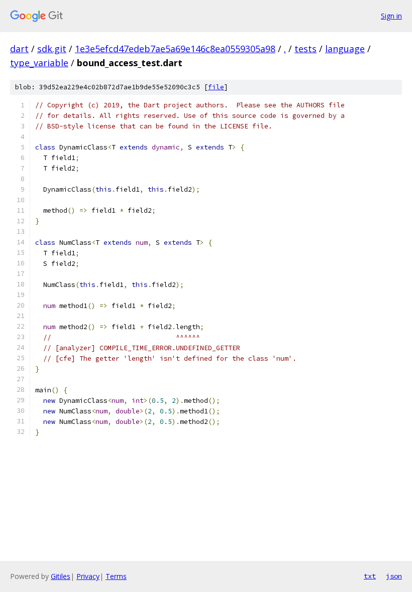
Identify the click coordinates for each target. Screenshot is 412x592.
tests (305, 49)
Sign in (391, 16)
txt (370, 575)
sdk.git (51, 49)
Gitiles (60, 576)
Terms (116, 576)
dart (19, 49)
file (216, 87)
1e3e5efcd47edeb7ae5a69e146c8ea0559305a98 (175, 49)
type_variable (39, 63)
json (394, 575)
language (345, 49)
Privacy (87, 576)
